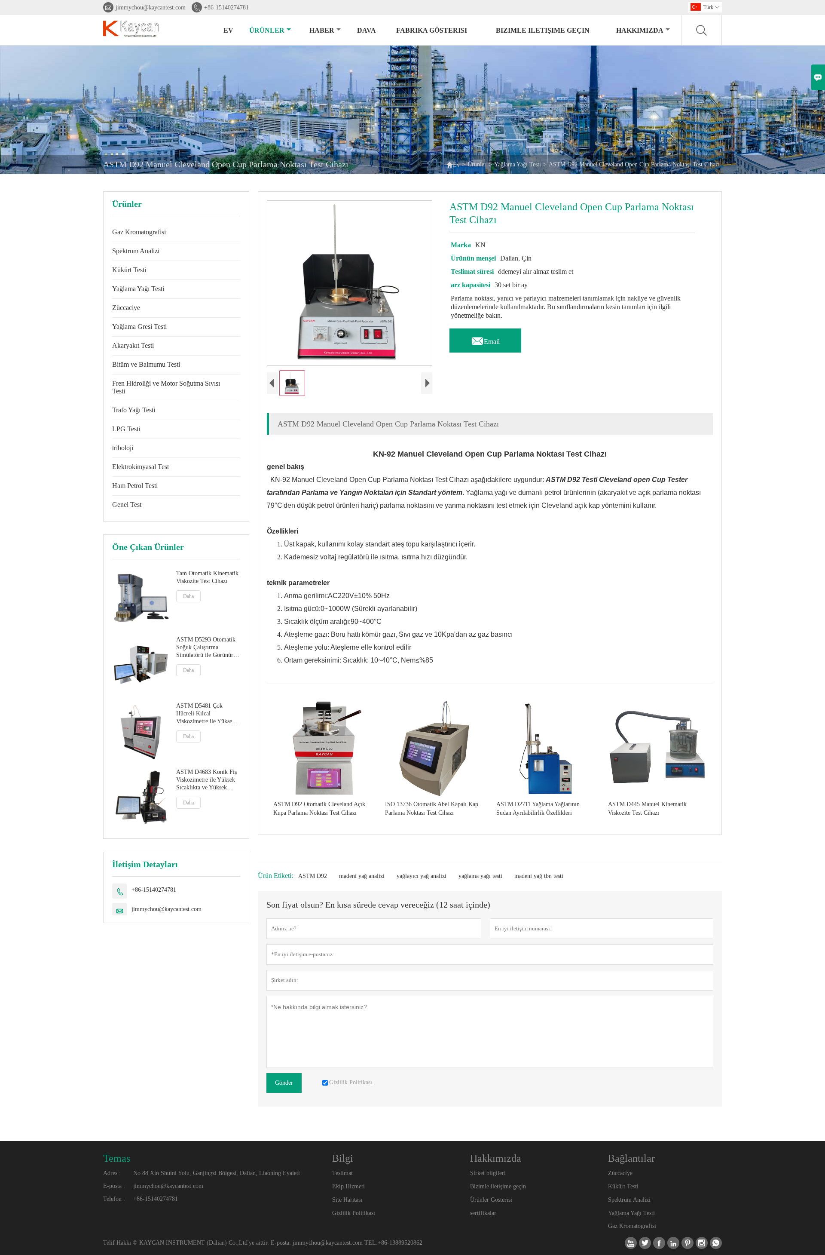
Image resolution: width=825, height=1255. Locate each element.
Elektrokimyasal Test (140, 466)
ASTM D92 (312, 876)
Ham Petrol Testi (135, 485)
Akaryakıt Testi (133, 345)
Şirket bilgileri (488, 1173)
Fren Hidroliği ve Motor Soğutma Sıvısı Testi (166, 387)
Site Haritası (347, 1200)
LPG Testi (126, 429)
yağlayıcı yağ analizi (421, 876)
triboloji (122, 447)
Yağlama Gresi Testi (139, 326)
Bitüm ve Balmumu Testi (146, 364)
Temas (116, 1158)
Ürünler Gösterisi (491, 1200)
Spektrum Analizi (135, 251)
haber (321, 30)
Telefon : (114, 1199)
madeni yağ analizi (362, 876)
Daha (188, 596)
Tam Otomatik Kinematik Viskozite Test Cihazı (207, 577)
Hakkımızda (639, 30)
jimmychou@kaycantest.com (151, 7)
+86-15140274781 (226, 7)
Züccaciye (126, 307)
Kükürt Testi (129, 269)
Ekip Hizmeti (348, 1186)
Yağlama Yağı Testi (517, 164)
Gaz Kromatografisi (139, 232)
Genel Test (126, 504)
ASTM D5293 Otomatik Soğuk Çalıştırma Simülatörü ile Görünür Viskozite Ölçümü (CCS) (206, 647)
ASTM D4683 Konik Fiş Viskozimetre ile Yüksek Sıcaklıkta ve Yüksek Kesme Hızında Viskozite (206, 780)
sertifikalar (483, 1213)
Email (485, 339)
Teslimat (342, 1173)
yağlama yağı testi (480, 876)
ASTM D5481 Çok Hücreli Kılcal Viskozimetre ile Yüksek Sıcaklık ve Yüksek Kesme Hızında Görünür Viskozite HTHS (205, 714)
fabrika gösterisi (431, 30)
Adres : (112, 1173)
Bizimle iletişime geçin (543, 30)
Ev (228, 30)
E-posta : (114, 1186)
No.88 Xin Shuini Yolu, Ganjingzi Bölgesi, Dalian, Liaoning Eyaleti (216, 1173)
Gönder (284, 1083)
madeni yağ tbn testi (538, 876)
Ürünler (266, 30)
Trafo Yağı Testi (133, 410)
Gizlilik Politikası (353, 1213)
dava (366, 30)
